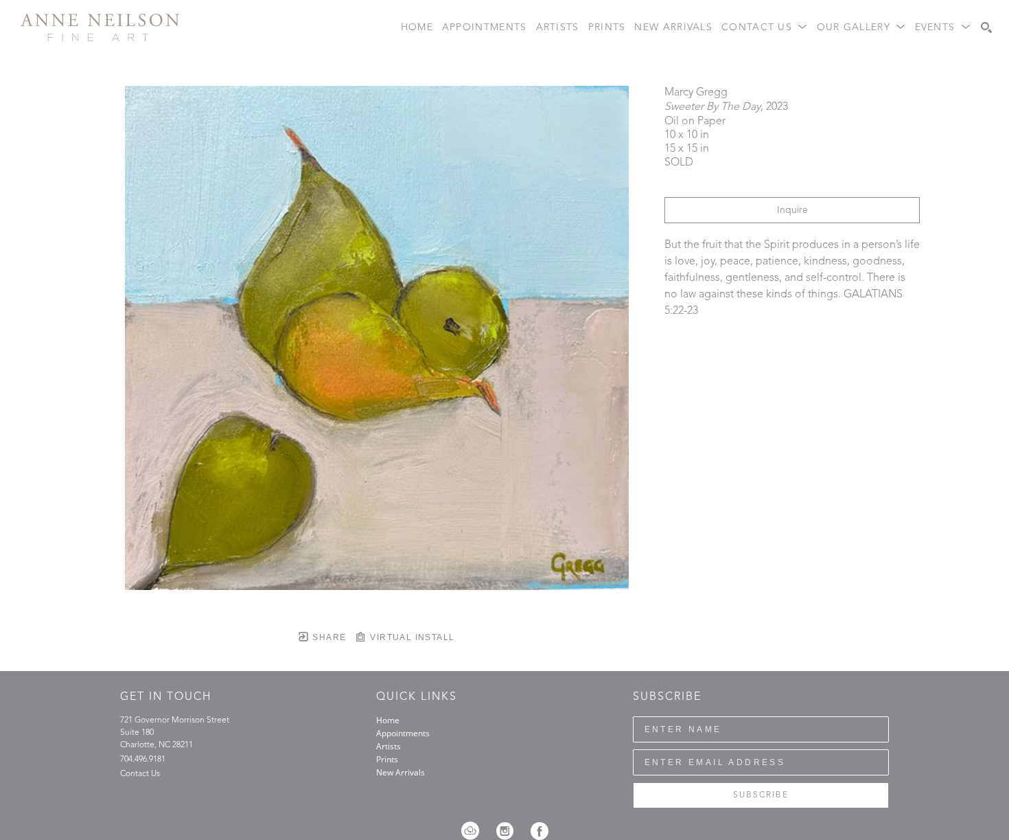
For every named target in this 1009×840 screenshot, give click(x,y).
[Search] (986, 27)
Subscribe (761, 795)
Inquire (792, 210)
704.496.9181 (142, 760)
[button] (764, 28)
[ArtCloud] (474, 831)
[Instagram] (509, 831)
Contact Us (140, 774)
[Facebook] (539, 831)
